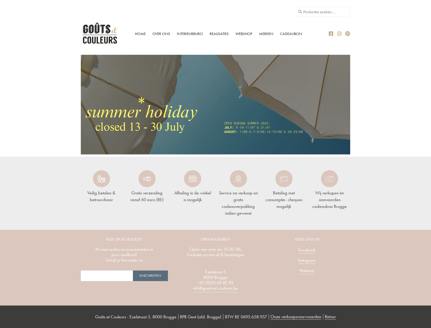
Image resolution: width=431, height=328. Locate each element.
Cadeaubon (291, 33)
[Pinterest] (347, 33)
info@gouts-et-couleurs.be (215, 288)
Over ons (161, 33)
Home (140, 33)
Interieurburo (190, 33)
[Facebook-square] (331, 33)
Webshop (243, 33)
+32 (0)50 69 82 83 (215, 283)
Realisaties (219, 33)
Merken (266, 33)
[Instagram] (339, 33)
